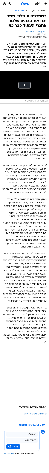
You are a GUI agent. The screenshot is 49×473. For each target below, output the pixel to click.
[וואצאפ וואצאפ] (9, 3)
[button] (37, 3)
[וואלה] (24, 3)
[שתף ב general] (4, 3)
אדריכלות (43, 414)
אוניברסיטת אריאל (30, 414)
